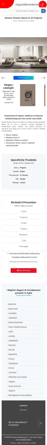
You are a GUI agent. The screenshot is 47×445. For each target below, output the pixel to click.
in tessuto (24, 175)
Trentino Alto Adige (17, 377)
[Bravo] (41, 78)
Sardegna (13, 363)
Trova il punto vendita (23, 295)
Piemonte (12, 354)
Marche (12, 345)
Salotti (32, 21)
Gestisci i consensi (30, 443)
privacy (37, 253)
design (22, 179)
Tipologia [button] (15, 182)
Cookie (19, 443)
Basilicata (13, 309)
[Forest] (6, 78)
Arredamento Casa (23, 21)
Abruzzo (12, 304)
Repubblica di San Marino (20, 395)
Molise (11, 350)
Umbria (11, 382)
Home (15, 21)
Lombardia (13, 341)
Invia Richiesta (24, 270)
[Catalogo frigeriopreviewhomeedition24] (27, 95)
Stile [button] (17, 179)
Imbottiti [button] (16, 171)
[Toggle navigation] (3, 4)
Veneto (11, 391)
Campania (12, 318)
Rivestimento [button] (14, 175)
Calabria (12, 313)
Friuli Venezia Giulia (17, 327)
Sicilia (11, 368)
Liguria (11, 336)
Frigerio (23, 168)
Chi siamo (23, 410)
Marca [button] (16, 168)
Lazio (10, 331)
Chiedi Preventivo (23, 78)
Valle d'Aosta (14, 386)
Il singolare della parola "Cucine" (24, 257)
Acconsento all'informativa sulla (24, 253)
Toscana (12, 373)
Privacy (13, 443)
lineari (22, 182)
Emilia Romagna (15, 322)
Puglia (11, 359)
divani (22, 171)
